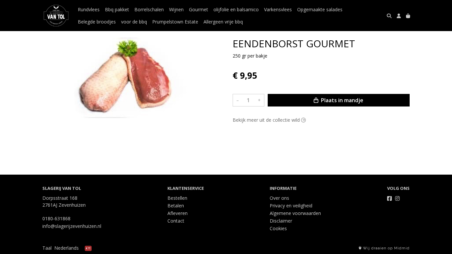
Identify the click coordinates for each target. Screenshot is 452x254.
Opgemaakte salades (319, 9)
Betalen (175, 205)
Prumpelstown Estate (175, 22)
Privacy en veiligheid (291, 205)
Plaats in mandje (341, 100)
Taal (47, 248)
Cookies (278, 228)
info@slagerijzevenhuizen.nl (71, 226)
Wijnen (176, 9)
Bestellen (177, 198)
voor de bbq (134, 22)
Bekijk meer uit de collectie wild (267, 120)
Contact (175, 221)
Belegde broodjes (97, 22)
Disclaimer (281, 221)
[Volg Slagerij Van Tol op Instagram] (397, 198)
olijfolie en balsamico (236, 9)
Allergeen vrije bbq (223, 22)
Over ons (279, 198)
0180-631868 (56, 218)
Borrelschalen (149, 9)
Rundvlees (89, 9)
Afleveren (177, 213)
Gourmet (198, 9)
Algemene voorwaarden (295, 213)
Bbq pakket (117, 9)
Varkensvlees (278, 9)
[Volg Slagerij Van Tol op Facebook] (389, 198)
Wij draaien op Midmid (386, 248)
